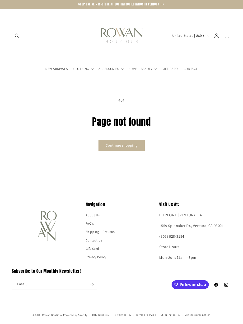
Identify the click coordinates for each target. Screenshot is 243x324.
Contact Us (94, 240)
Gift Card (92, 248)
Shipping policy (170, 314)
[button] (17, 36)
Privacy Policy (96, 257)
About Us (93, 215)
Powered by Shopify (75, 315)
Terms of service (146, 314)
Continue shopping (122, 145)
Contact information (197, 314)
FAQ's (90, 223)
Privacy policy (122, 314)
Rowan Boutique (52, 315)
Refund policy (100, 314)
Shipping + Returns (100, 232)
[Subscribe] (92, 284)
